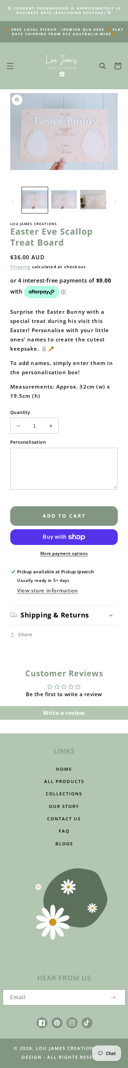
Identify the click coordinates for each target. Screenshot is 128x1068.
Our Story (64, 806)
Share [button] (25, 634)
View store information (47, 590)
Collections (64, 794)
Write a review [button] (64, 713)
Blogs (64, 844)
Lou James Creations (66, 1048)
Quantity (20, 412)
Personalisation (28, 442)
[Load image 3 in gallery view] (93, 200)
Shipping (20, 267)
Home (64, 769)
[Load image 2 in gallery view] (64, 200)
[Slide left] (12, 201)
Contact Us (64, 819)
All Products (64, 781)
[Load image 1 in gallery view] (35, 200)
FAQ (64, 831)
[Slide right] (115, 201)
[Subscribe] (113, 997)
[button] (10, 66)
